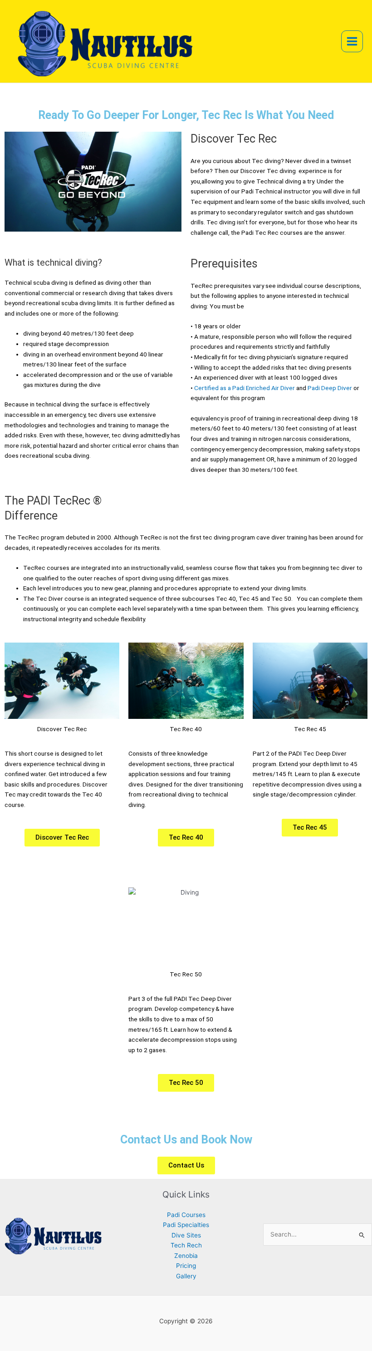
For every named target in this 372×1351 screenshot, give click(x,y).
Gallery (186, 1276)
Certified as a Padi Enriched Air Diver (244, 387)
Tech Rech (186, 1245)
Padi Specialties (186, 1224)
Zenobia (186, 1255)
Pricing (186, 1265)
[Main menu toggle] (352, 41)
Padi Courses (186, 1214)
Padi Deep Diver (330, 387)
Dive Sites (186, 1235)
